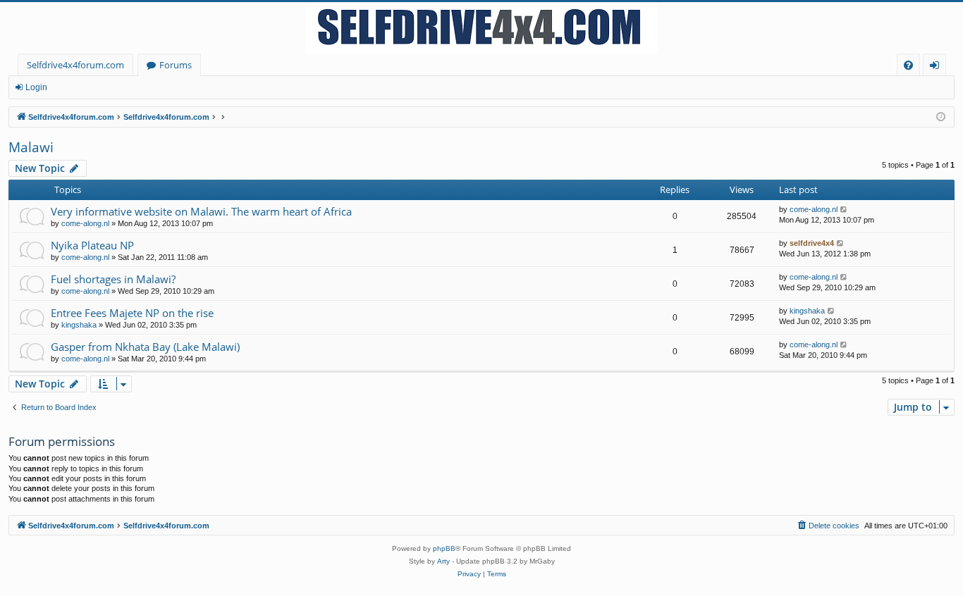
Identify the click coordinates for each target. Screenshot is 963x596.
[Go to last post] (844, 209)
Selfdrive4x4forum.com (75, 64)
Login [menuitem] (937, 67)
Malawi (31, 147)
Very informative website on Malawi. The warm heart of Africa (201, 211)
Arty (443, 561)
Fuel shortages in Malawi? (113, 279)
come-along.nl (85, 223)
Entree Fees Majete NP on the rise (132, 313)
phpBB (444, 548)
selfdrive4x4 (812, 243)
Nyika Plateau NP (92, 245)
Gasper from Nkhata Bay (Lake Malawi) (145, 347)
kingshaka (79, 325)
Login (36, 87)
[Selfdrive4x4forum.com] (481, 28)
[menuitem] (908, 65)
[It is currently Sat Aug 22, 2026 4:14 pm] (940, 117)
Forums (175, 64)
